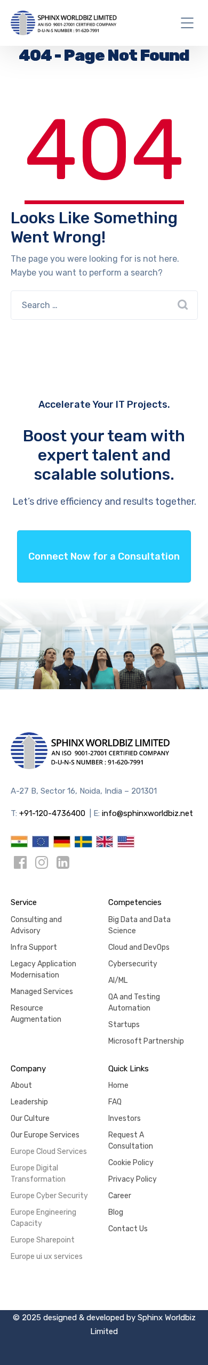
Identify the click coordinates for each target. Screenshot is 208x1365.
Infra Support (34, 947)
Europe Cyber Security (49, 1195)
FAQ (115, 1101)
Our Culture (30, 1118)
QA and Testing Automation (134, 1002)
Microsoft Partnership (146, 1041)
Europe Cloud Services (49, 1151)
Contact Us (128, 1228)
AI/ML (117, 980)
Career (119, 1195)
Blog (115, 1212)
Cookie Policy (131, 1162)
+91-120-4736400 (52, 813)
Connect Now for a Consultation (104, 556)
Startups (124, 1024)
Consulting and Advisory (36, 925)
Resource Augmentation (36, 1014)
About (21, 1085)
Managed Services (42, 991)
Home (118, 1085)
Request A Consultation (130, 1140)
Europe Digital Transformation (38, 1174)
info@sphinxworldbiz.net (147, 813)
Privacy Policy (132, 1179)
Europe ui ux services (47, 1256)
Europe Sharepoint (43, 1240)
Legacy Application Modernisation (43, 969)
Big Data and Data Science (139, 925)
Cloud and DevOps (139, 947)
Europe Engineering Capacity (43, 1218)
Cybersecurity (132, 963)
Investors (124, 1118)
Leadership (29, 1101)
